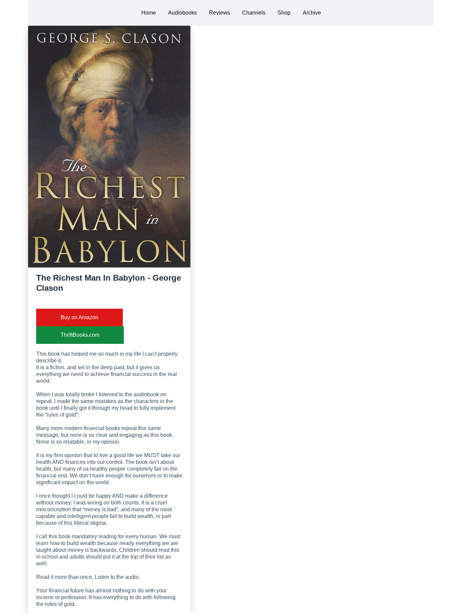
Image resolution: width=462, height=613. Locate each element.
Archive (312, 13)
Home (148, 13)
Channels (253, 13)
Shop (284, 13)
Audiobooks (182, 13)
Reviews (219, 13)
